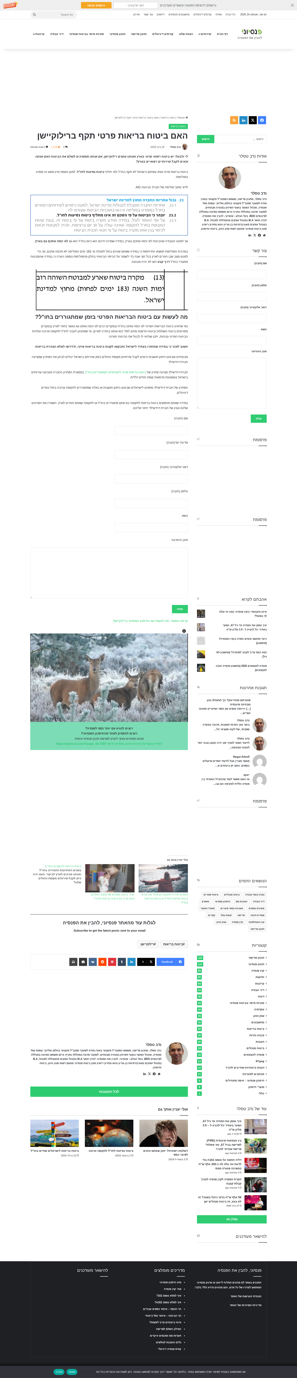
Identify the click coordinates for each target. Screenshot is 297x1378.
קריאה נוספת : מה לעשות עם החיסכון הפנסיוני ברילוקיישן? (150, 621)
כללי (261, 1093)
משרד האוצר (208, 908)
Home (181, 117)
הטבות (260, 1041)
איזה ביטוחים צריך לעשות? (165, 1322)
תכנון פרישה (139, 34)
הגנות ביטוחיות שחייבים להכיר (244, 1067)
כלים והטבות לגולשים (168, 1342)
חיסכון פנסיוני (222, 901)
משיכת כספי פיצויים (231, 908)
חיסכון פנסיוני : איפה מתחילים (244, 1080)
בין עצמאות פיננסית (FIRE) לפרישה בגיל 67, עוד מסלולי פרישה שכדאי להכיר (223, 1145)
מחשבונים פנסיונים (179, 14)
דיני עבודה (56, 34)
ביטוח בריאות (168, 117)
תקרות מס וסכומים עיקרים (165, 1335)
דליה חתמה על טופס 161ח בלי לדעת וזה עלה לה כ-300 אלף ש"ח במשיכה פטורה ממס (220, 1164)
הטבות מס (241, 901)
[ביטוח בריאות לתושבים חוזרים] (54, 874)
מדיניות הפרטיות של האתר (245, 1305)
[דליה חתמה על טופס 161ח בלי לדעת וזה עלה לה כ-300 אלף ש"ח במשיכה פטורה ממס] (255, 1165)
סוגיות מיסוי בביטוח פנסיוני (86, 34)
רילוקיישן (147, 944)
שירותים (206, 34)
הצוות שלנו (186, 34)
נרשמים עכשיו (96, 5)
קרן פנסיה (237, 922)
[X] (149, 1074)
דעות (261, 996)
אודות (219, 14)
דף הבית (230, 14)
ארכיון (136, 14)
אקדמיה (259, 1009)
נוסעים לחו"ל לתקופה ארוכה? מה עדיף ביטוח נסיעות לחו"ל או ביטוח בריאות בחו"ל (164, 898)
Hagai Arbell (241, 756)
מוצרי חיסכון (256, 1087)
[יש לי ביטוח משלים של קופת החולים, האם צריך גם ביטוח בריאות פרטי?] (110, 878)
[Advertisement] (148, 81)
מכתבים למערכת (253, 1074)
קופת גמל (226, 915)
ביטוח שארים (211, 894)
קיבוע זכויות (256, 1035)
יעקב (246, 774)
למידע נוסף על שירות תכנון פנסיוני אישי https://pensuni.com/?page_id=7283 (109, 743)
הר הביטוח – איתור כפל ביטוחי (163, 1315)
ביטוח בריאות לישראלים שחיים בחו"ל (55, 1150)
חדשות (260, 977)
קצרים (211, 915)
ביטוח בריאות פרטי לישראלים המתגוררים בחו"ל (115, 372)
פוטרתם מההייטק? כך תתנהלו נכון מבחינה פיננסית (229, 702)
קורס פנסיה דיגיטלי (169, 1349)
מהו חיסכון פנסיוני (170, 1282)
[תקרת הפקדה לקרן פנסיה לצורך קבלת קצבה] (255, 1184)
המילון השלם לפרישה (168, 1329)
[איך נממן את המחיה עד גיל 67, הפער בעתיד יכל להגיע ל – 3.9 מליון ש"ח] (255, 1126)
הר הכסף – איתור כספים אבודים (162, 1309)
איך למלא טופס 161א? (168, 1302)
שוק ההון (221, 922)
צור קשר (148, 14)
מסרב (59, 1371)
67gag (260, 1061)
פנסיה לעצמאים (254, 1054)
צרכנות (39, 34)
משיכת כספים (256, 908)
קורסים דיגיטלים (203, 14)
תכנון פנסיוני (117, 34)
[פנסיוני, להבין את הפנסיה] (251, 34)
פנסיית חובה (257, 915)
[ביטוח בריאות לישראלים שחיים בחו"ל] (54, 1133)
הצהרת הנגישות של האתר (246, 1296)
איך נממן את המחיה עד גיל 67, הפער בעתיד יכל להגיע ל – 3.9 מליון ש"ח (221, 1125)
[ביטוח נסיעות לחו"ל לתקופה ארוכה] (109, 1133)
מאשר (71, 1371)
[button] (148, 5)
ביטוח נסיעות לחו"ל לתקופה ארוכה (111, 1150)
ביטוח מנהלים (232, 894)
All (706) (232, 1219)
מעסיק (205, 901)
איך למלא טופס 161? (168, 1295)
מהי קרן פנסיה (172, 1289)
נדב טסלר (175, 147)
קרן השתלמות (256, 922)
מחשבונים (257, 1022)
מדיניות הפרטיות (86, 1371)
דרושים (160, 14)
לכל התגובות (109, 1092)
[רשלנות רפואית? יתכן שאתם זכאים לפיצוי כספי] (163, 1133)
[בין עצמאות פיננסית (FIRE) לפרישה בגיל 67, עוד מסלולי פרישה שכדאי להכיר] (255, 1146)
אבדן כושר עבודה (254, 894)
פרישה (241, 915)
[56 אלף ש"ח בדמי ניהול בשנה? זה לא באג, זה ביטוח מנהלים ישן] (255, 1202)
